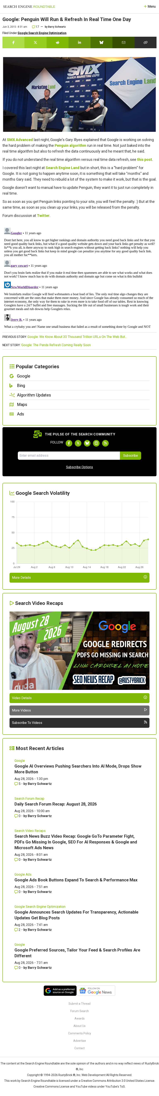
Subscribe (130, 455)
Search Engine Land (63, 168)
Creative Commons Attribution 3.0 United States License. (118, 1080)
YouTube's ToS (115, 1086)
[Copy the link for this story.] (146, 42)
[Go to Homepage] (29, 6)
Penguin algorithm (70, 145)
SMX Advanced (20, 140)
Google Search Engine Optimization (42, 33)
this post (144, 159)
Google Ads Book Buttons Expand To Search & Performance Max (75, 879)
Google (19, 761)
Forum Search (79, 1011)
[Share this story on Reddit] (58, 42)
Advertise (79, 1040)
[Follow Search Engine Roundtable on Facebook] (69, 443)
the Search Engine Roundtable (40, 1063)
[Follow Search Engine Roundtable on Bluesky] (87, 443)
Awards (80, 1018)
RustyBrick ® (66, 1075)
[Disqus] (79, 277)
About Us (79, 1026)
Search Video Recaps (30, 831)
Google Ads (22, 874)
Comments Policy (79, 1033)
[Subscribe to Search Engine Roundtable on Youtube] (96, 443)
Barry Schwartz (57, 26)
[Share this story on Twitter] (35, 42)
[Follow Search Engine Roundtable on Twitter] (78, 443)
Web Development (94, 1075)
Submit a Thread (79, 1003)
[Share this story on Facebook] (13, 42)
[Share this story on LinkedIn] (79, 42)
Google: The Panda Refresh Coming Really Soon (56, 345)
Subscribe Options (79, 467)
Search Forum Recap (29, 799)
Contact (79, 1048)
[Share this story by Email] (123, 42)
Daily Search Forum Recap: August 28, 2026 (55, 804)
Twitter (43, 215)
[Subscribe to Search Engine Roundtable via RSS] (105, 443)
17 (37, 26)
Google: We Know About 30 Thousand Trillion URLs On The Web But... (77, 337)
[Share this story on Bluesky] (101, 42)
